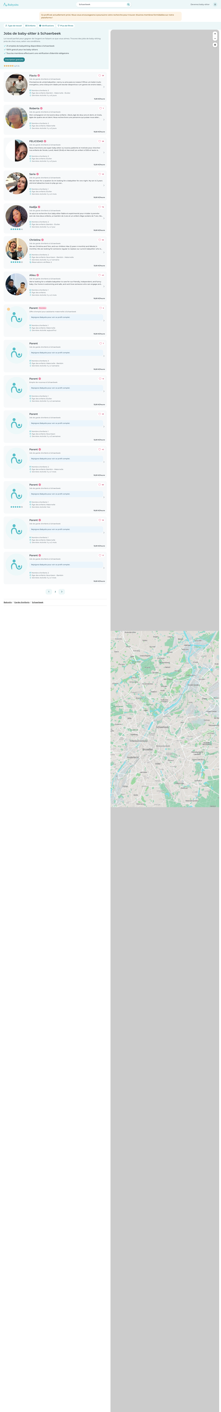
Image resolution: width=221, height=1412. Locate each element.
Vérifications (47, 26)
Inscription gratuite (14, 60)
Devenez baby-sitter (200, 4)
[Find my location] (215, 45)
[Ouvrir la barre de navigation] (215, 4)
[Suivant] (61, 592)
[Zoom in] (215, 33)
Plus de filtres (66, 26)
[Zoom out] (215, 38)
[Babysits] (11, 4)
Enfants (31, 26)
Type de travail (14, 26)
